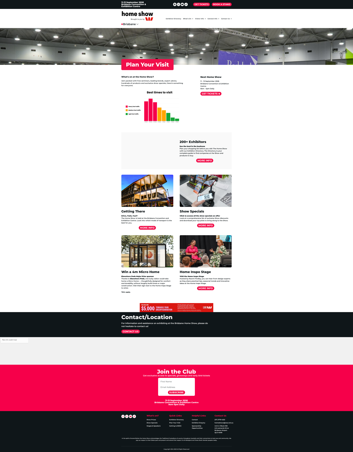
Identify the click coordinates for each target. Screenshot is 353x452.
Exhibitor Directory (173, 19)
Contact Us (225, 19)
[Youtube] (182, 4)
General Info (212, 19)
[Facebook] (174, 4)
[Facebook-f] (123, 416)
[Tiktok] (186, 4)
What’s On (187, 19)
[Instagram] (178, 4)
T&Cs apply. (126, 292)
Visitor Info (199, 19)
